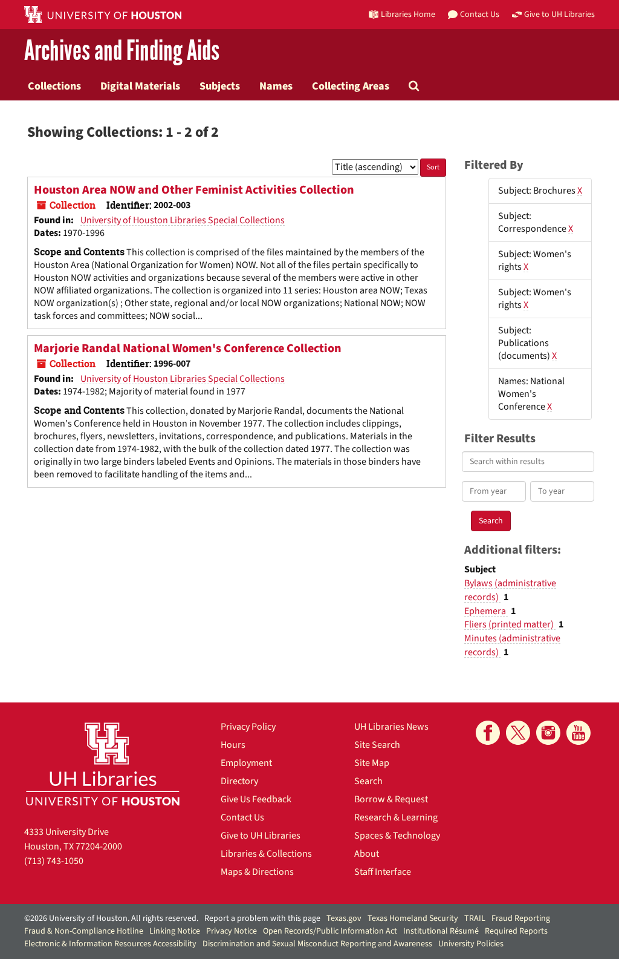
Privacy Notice (231, 931)
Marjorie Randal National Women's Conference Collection (188, 348)
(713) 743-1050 (53, 861)
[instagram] (548, 733)
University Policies (471, 944)
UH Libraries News (391, 726)
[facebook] (488, 733)
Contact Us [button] (479, 14)
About (366, 853)
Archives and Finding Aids (121, 51)
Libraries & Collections (266, 853)
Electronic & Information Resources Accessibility (110, 944)
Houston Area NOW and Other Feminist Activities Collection (194, 190)
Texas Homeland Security (413, 918)
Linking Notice (174, 931)
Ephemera (486, 611)
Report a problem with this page (262, 918)
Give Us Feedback (256, 799)
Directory (239, 781)
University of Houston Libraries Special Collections (182, 220)
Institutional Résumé (441, 931)
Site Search (377, 744)
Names (276, 86)
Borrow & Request (391, 799)
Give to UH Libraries (260, 835)
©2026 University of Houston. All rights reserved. (111, 918)
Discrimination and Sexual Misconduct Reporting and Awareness (317, 944)
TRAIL (474, 918)
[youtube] (578, 733)
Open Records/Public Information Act (330, 931)
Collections (54, 86)
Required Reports (516, 931)
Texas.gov (343, 918)
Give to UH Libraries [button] (559, 14)
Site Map (371, 763)
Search (368, 781)
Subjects (219, 86)
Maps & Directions (257, 872)
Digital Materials (140, 86)
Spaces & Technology (397, 835)
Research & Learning (396, 817)
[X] (518, 733)
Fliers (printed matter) (510, 624)
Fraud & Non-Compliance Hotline (83, 931)
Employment (246, 763)
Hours (233, 744)
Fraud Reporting (520, 918)
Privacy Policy (248, 726)
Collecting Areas (350, 86)
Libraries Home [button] (408, 14)
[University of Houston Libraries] (102, 764)
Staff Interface (382, 872)
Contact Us (242, 817)
